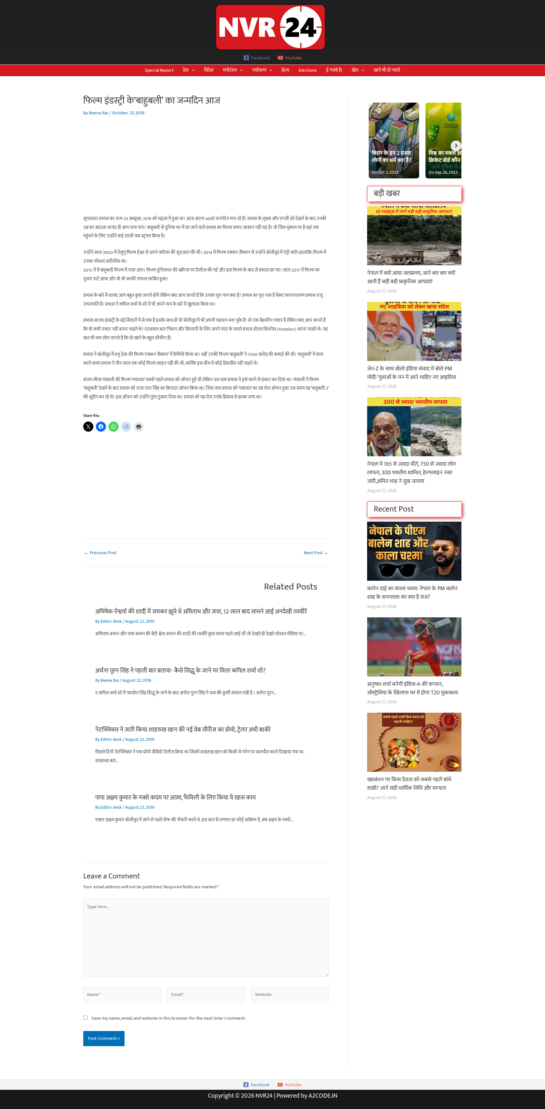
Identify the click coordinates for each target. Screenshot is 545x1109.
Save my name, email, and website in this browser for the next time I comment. (168, 1018)
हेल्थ (285, 70)
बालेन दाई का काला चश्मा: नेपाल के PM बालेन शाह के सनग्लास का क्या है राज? (412, 593)
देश (186, 70)
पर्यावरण (259, 70)
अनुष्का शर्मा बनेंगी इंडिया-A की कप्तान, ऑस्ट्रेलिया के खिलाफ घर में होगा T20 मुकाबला (412, 689)
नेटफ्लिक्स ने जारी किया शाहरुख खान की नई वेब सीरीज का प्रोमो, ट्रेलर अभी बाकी (183, 729)
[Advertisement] (206, 170)
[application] (192, 70)
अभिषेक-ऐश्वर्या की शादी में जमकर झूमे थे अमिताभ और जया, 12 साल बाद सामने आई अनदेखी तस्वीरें (201, 611)
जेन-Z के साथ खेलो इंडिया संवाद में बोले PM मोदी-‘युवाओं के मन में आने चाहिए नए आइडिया (411, 373)
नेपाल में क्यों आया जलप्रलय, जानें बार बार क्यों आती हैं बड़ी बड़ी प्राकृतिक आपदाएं (411, 277)
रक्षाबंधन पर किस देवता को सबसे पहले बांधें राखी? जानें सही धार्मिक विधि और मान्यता (409, 784)
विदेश (209, 70)
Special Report (159, 70)
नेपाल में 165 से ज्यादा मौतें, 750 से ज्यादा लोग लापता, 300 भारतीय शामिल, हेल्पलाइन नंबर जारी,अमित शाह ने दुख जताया (411, 472)
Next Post (316, 552)
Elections (308, 70)
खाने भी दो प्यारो (387, 70)
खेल (355, 70)
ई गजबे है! (334, 70)
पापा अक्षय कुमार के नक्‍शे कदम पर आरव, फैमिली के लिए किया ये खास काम (175, 797)
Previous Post (100, 552)
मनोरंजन (230, 70)
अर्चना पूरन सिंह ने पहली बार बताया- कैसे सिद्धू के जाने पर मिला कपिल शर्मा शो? (180, 670)
